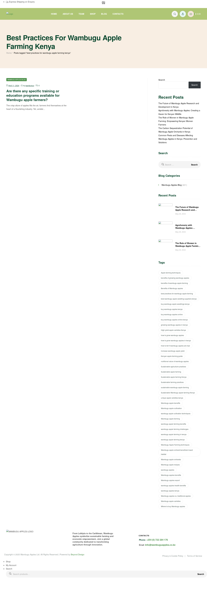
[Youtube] (122, 3)
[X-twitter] (129, 3)
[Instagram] (114, 3)
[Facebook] (107, 3)
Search (200, 574)
